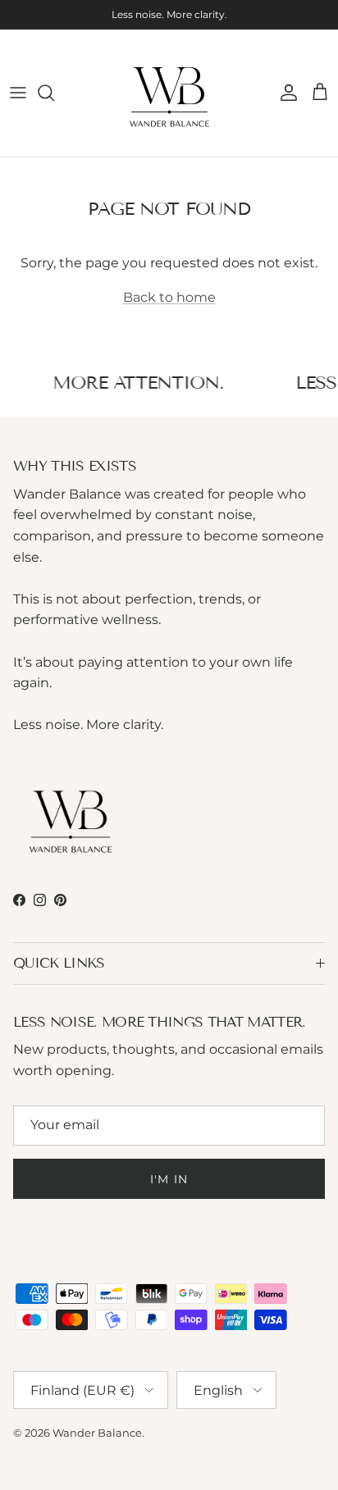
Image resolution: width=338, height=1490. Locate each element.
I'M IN (169, 1179)
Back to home (169, 297)
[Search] (54, 93)
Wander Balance (97, 1432)
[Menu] (18, 93)
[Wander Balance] (169, 93)
